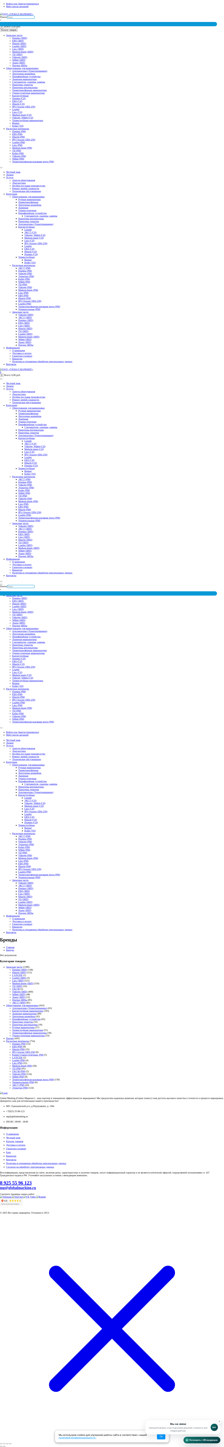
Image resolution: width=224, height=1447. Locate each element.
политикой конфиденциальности (77, 1437)
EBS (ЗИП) (18, 41)
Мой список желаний (17, 6)
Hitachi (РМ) (18, 137)
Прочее (10, 1038)
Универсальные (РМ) (29, 309)
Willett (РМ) (18, 159)
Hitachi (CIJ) (18, 104)
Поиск (3, 17)
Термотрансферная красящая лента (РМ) (33, 161)
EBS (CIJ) (17, 101)
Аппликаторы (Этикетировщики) (29, 71)
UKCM (16, 989)
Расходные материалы (17, 128)
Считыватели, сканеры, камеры (28, 82)
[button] (182, 1427)
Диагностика (19, 183)
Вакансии (17, 358)
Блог (8, 1152)
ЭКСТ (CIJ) (30, 232)
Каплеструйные (20, 95)
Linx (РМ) (17, 145)
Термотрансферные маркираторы (29, 90)
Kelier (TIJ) (17, 126)
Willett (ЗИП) (18, 60)
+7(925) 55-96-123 (172, 11)
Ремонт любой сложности (25, 188)
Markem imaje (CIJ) (22, 115)
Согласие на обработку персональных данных (30, 1167)
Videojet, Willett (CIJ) (22, 117)
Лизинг (10, 174)
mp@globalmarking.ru (214, 11)
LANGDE (17, 975)
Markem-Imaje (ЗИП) (22, 51)
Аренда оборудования (23, 180)
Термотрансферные (28, 202)
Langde (28, 229)
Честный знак (13, 172)
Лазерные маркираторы (24, 79)
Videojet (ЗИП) (19, 57)
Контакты (11, 364)
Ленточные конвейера (23, 73)
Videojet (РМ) (19, 156)
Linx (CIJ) (17, 112)
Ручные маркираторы (29, 199)
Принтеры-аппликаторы (25, 87)
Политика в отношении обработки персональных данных (42, 361)
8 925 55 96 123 (16, 1183)
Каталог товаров (14, 1141)
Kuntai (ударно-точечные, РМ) (27, 1055)
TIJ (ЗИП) (17, 54)
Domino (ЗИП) (19, 38)
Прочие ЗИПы (19, 65)
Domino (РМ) (19, 131)
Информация (13, 347)
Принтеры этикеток (22, 84)
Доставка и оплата (21, 353)
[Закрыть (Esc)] (10, 1443)
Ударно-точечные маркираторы (28, 93)
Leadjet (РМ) (18, 142)
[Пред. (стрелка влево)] (1, 1446)
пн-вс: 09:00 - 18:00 (192, 11)
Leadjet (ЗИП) (19, 46)
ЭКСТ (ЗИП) (25, 317)
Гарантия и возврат (22, 356)
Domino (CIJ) (19, 98)
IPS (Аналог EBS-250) (23, 106)
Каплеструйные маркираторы (27, 1011)
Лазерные (23, 207)
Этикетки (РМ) (26, 276)
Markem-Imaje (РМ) (22, 148)
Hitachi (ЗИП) (19, 43)
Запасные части (14, 35)
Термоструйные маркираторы (27, 120)
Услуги (9, 177)
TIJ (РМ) (16, 150)
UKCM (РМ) (18, 1071)
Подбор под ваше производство (28, 185)
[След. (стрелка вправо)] (4, 1446)
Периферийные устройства (26, 76)
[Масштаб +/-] (1, 1443)
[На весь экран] (4, 1443)
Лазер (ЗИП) (18, 62)
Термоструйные (26, 257)
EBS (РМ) (17, 134)
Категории (11, 194)
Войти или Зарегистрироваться (22, 3)
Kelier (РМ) (18, 153)
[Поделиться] (7, 1443)
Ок (161, 1436)
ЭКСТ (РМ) (24, 268)
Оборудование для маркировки (22, 68)
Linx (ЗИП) (18, 49)
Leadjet (15, 109)
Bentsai (15, 123)
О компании (18, 350)
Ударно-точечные (27, 210)
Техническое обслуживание (26, 191)
